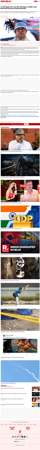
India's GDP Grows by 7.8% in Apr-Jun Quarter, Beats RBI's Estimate (11, 228)
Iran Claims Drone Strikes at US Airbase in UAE (8, 383)
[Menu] (38, 1)
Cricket (2, 307)
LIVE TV (36, 1)
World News (2, 384)
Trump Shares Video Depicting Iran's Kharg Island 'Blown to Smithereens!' (12, 357)
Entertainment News (3, 281)
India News (2, 17)
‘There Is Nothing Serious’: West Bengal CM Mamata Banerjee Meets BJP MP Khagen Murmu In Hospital (19, 115)
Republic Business (3, 405)
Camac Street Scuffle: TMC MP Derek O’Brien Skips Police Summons (11, 151)
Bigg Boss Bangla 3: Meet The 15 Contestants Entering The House (11, 202)
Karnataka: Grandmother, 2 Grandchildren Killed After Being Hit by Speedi (12, 331)
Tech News (2, 178)
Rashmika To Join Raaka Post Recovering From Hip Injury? (10, 280)
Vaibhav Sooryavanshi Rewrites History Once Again (9, 305)
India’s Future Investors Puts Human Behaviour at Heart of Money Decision (13, 177)
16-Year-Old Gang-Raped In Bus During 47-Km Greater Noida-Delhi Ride (12, 254)
